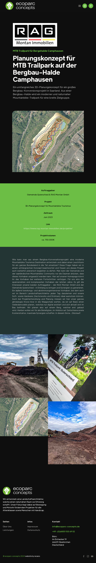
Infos (30, 521)
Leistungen (8, 530)
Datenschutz (34, 530)
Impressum (33, 526)
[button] (79, 6)
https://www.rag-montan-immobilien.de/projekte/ (48, 228)
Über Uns (7, 526)
